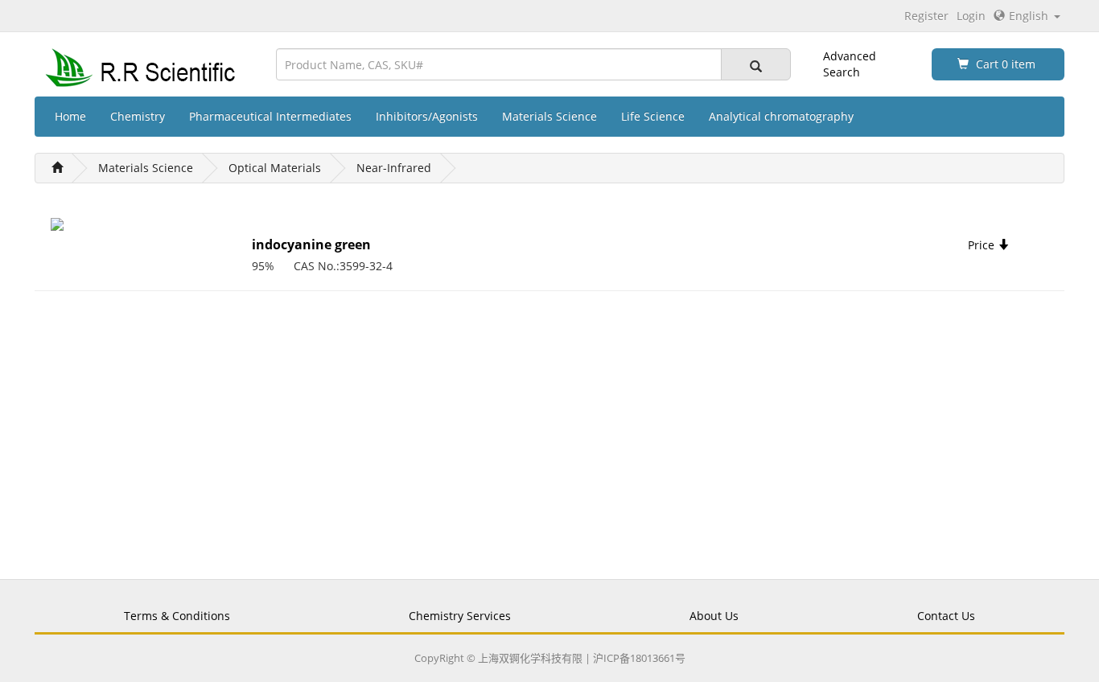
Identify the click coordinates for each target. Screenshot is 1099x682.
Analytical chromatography (781, 116)
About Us (714, 615)
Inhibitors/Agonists (427, 116)
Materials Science (549, 116)
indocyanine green (311, 244)
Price (983, 245)
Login (971, 15)
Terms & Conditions (177, 615)
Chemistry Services (460, 615)
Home (70, 116)
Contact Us (946, 615)
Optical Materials (274, 167)
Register (926, 15)
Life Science (653, 116)
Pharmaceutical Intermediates (270, 116)
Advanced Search (849, 64)
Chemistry (137, 116)
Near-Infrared (393, 167)
